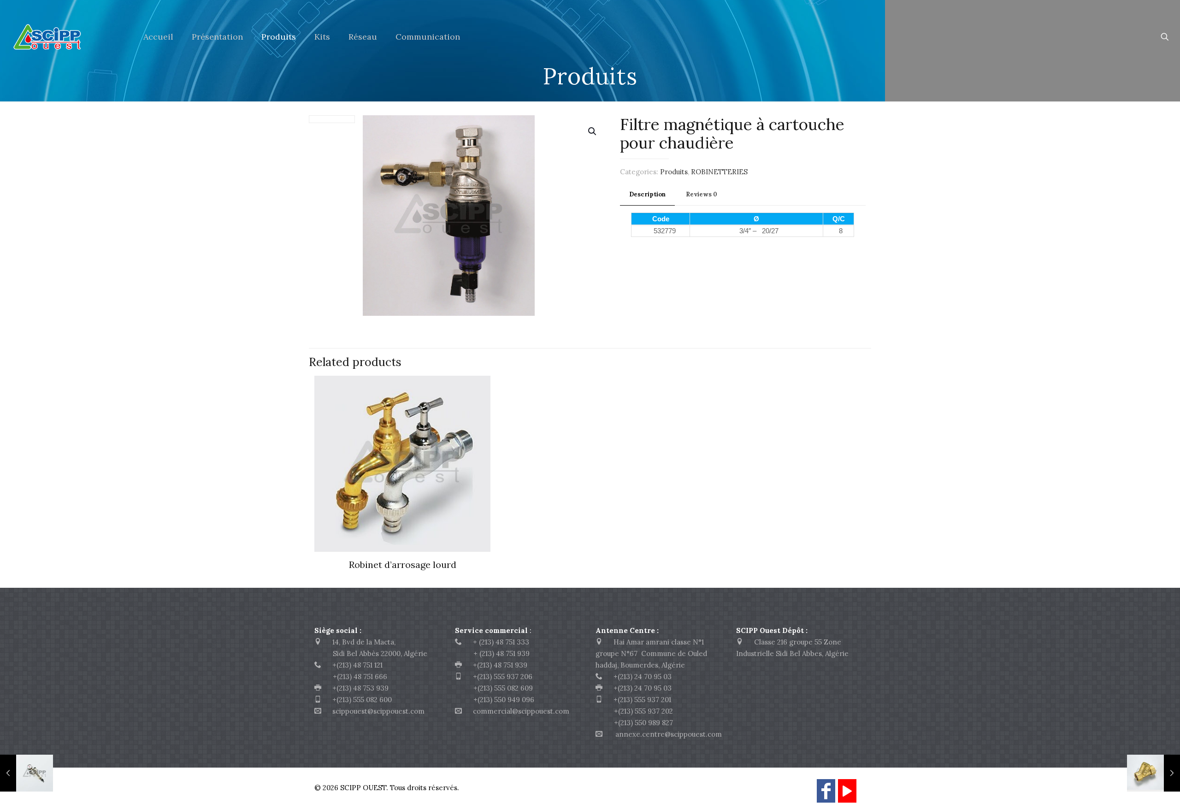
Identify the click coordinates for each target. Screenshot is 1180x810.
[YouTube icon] (847, 795)
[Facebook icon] (826, 795)
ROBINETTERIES (719, 171)
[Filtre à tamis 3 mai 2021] (1153, 773)
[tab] (647, 194)
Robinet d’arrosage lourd (402, 564)
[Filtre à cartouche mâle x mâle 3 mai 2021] (26, 773)
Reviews (701, 194)
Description (647, 194)
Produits (674, 171)
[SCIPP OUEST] (64, 37)
